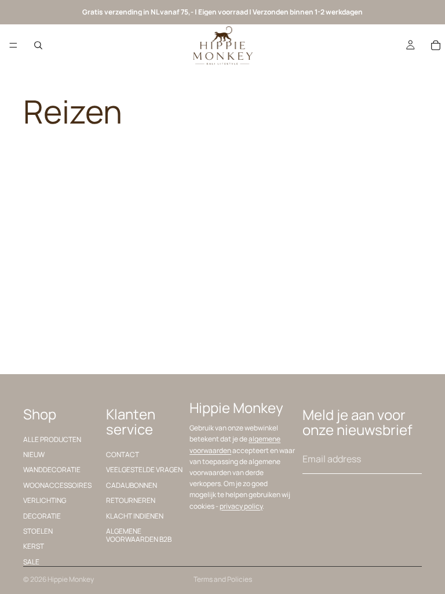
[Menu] (13, 45)
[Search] (38, 45)
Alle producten (52, 439)
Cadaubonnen (131, 485)
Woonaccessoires (57, 485)
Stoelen (38, 531)
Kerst (33, 546)
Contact (122, 454)
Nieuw (34, 454)
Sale (31, 561)
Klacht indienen (134, 515)
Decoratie (42, 515)
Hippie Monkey (71, 579)
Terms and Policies (223, 579)
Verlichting (44, 500)
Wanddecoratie (52, 470)
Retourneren (130, 500)
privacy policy (241, 505)
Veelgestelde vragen (144, 470)
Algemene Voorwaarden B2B (139, 535)
